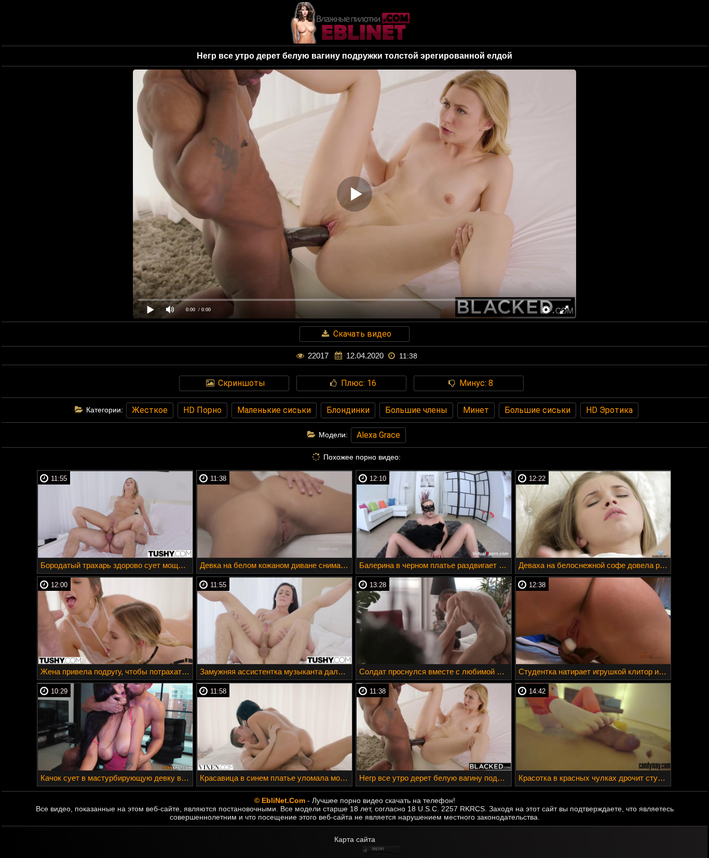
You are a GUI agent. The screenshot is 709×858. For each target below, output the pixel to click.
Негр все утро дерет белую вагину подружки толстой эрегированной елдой (435, 777)
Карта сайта (354, 839)
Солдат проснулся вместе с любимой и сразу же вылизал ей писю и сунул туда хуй (435, 671)
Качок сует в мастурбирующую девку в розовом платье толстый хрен (116, 777)
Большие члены (416, 410)
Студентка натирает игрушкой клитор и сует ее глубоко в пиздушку (595, 671)
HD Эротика (609, 410)
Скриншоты (240, 383)
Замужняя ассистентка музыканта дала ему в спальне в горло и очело (276, 671)
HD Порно (202, 410)
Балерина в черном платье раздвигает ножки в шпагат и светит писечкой (435, 565)
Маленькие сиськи (274, 410)
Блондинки (348, 410)
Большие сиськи (537, 410)
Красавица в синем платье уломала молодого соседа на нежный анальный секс (276, 777)
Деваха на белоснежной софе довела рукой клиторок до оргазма (595, 565)
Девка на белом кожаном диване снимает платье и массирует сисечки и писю (276, 565)
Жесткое (150, 410)
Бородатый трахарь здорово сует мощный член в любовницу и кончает (116, 565)
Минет (476, 410)
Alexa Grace (378, 435)
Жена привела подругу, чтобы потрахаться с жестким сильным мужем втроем (116, 671)
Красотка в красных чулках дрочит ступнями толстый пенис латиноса (595, 777)
